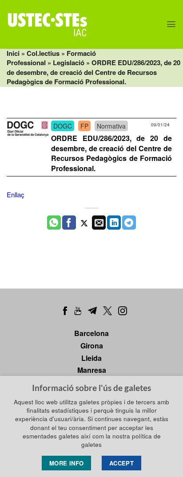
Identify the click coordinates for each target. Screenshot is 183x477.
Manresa (91, 370)
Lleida (91, 358)
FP (84, 125)
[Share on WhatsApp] (54, 222)
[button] (171, 24)
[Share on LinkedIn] (114, 222)
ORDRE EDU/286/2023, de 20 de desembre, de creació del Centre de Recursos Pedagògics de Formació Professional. (111, 153)
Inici (13, 53)
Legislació (68, 62)
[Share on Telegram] (129, 222)
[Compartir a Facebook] (69, 222)
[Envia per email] (99, 222)
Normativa (111, 125)
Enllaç (15, 194)
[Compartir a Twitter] (84, 222)
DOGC (62, 125)
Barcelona (91, 333)
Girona (91, 345)
